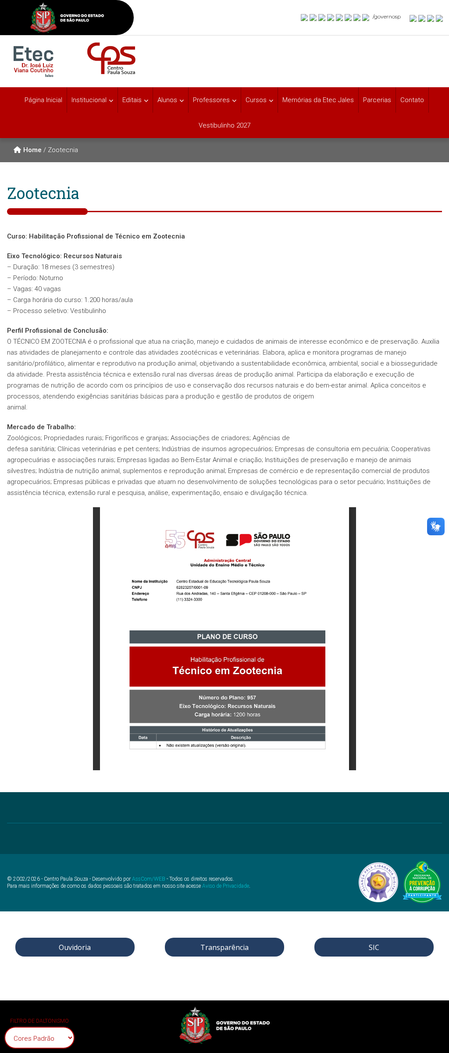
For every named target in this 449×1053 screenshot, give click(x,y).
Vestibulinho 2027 (224, 125)
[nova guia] (440, 18)
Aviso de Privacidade (225, 886)
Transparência (224, 947)
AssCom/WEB (148, 879)
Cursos (256, 100)
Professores (211, 100)
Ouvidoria (75, 947)
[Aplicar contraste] (431, 18)
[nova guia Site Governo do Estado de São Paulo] (67, 18)
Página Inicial (43, 100)
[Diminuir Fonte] (422, 18)
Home (32, 150)
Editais (132, 100)
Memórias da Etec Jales (318, 100)
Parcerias (377, 100)
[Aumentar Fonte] (413, 18)
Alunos (167, 100)
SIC (374, 947)
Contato (412, 100)
